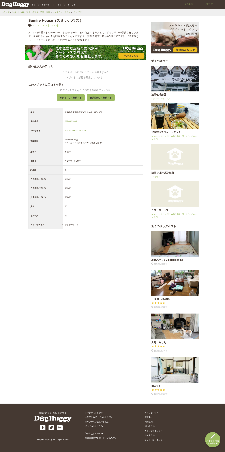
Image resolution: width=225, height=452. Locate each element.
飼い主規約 (150, 426)
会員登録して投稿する (100, 97)
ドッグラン (78, 12)
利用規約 (149, 422)
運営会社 (149, 417)
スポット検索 (18, 12)
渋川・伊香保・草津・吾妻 (38, 12)
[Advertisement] (85, 303)
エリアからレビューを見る (97, 422)
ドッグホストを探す (41, 4)
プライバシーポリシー (155, 440)
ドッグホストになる (67, 4)
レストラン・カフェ (62, 12)
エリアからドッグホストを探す (99, 417)
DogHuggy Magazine (94, 433)
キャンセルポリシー (154, 431)
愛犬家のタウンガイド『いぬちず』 (101, 438)
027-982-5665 (71, 121)
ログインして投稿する (70, 97)
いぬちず (5, 12)
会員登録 (189, 4)
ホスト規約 (150, 435)
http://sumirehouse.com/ (75, 130)
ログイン (209, 4)
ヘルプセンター (152, 413)
